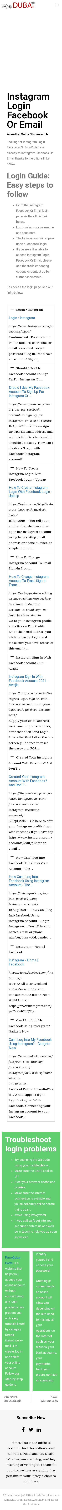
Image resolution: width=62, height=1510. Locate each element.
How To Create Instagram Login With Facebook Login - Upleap (30, 491)
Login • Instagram (22, 317)
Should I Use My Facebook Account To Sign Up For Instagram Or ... (29, 391)
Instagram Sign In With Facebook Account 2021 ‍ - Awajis (29, 680)
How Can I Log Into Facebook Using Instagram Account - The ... (29, 880)
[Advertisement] (31, 42)
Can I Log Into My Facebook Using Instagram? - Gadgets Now (30, 1043)
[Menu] (57, 5)
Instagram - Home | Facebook (23, 962)
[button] (31, 309)
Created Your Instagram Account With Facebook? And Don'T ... (28, 780)
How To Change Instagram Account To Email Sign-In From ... (29, 580)
